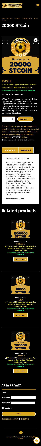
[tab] (10, 150)
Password (6, 403)
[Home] (12, 5)
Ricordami (7, 408)
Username (6, 397)
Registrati (24, 419)
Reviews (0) (26, 150)
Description (10, 150)
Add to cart (24, 119)
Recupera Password (10, 419)
